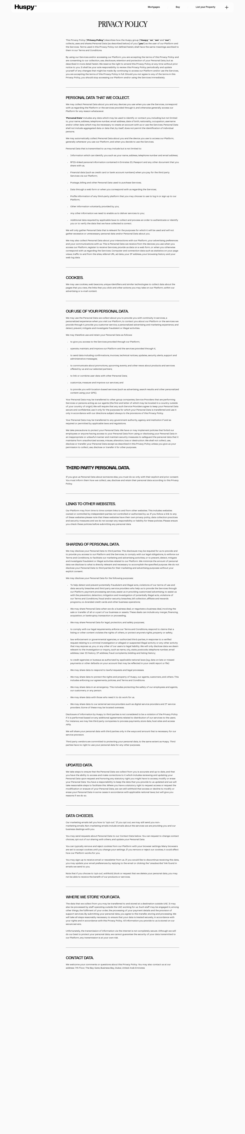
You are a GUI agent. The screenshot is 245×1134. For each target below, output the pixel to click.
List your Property (205, 7)
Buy (178, 7)
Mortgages (154, 7)
